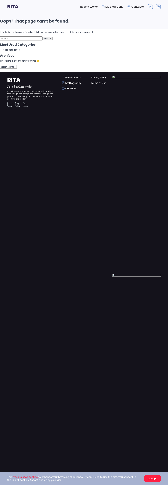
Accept (152, 478)
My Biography (114, 7)
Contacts (137, 7)
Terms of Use (98, 83)
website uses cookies (25, 477)
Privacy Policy (98, 77)
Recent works (89, 7)
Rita (12, 6)
